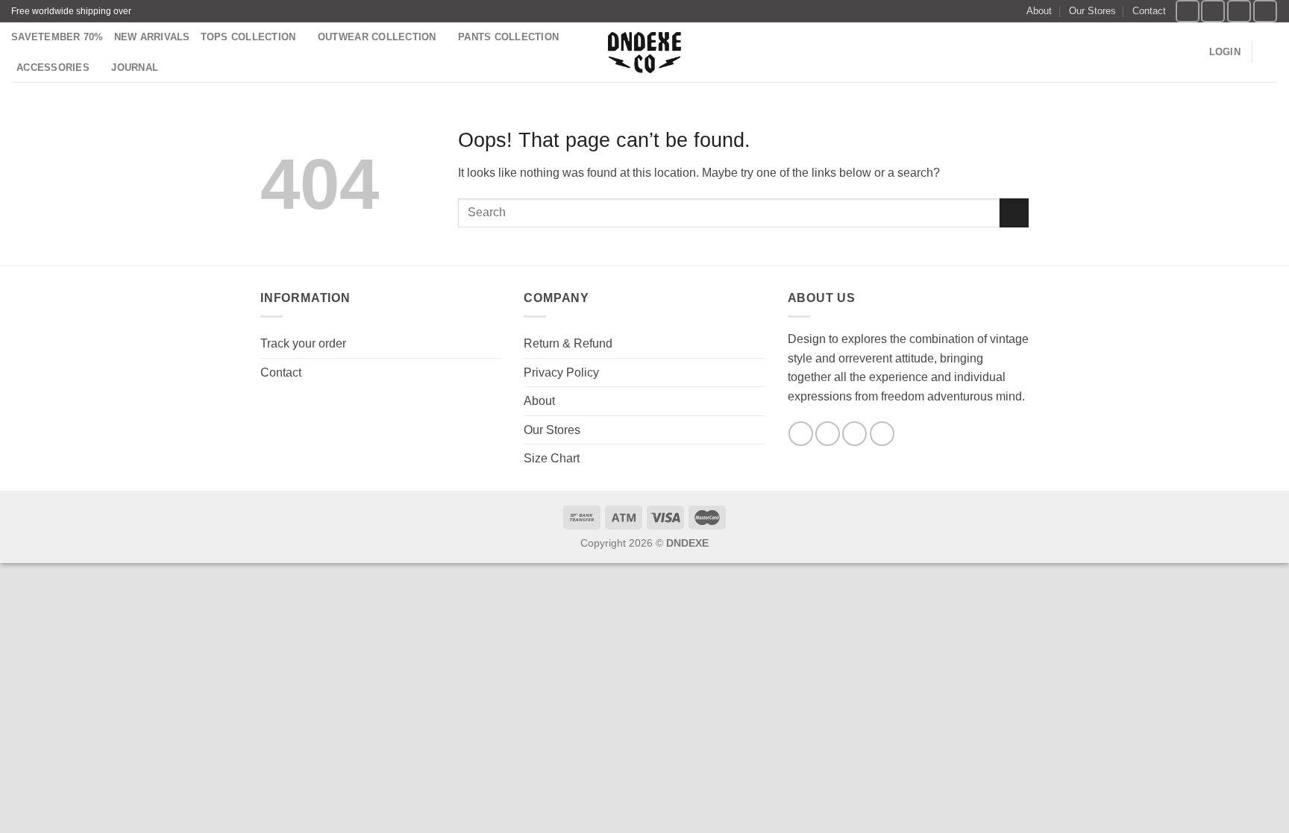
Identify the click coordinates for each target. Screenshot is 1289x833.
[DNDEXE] (645, 52)
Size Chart (552, 458)
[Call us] (882, 433)
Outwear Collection (377, 37)
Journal (134, 67)
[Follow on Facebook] (1187, 11)
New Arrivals (152, 37)
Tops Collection (248, 37)
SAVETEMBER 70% (57, 37)
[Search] (1192, 52)
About (1039, 10)
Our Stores (1092, 10)
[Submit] (1014, 212)
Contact (1149, 10)
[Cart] (1270, 52)
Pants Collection (508, 37)
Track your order (303, 343)
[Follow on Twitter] (1239, 11)
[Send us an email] (1265, 11)
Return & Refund (568, 343)
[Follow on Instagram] (1213, 11)
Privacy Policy (561, 372)
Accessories (53, 67)
